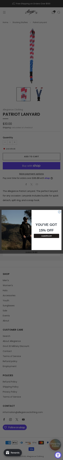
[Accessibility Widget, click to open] (58, 455)
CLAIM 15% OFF (46, 236)
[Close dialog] (59, 211)
